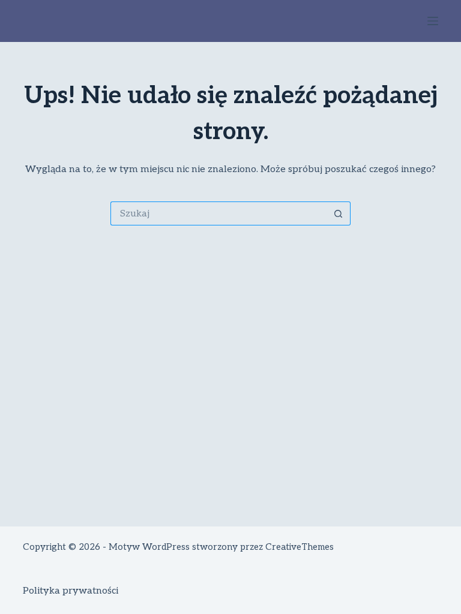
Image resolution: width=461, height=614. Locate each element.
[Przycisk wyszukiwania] (339, 213)
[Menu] (432, 21)
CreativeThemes (299, 546)
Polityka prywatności (70, 591)
